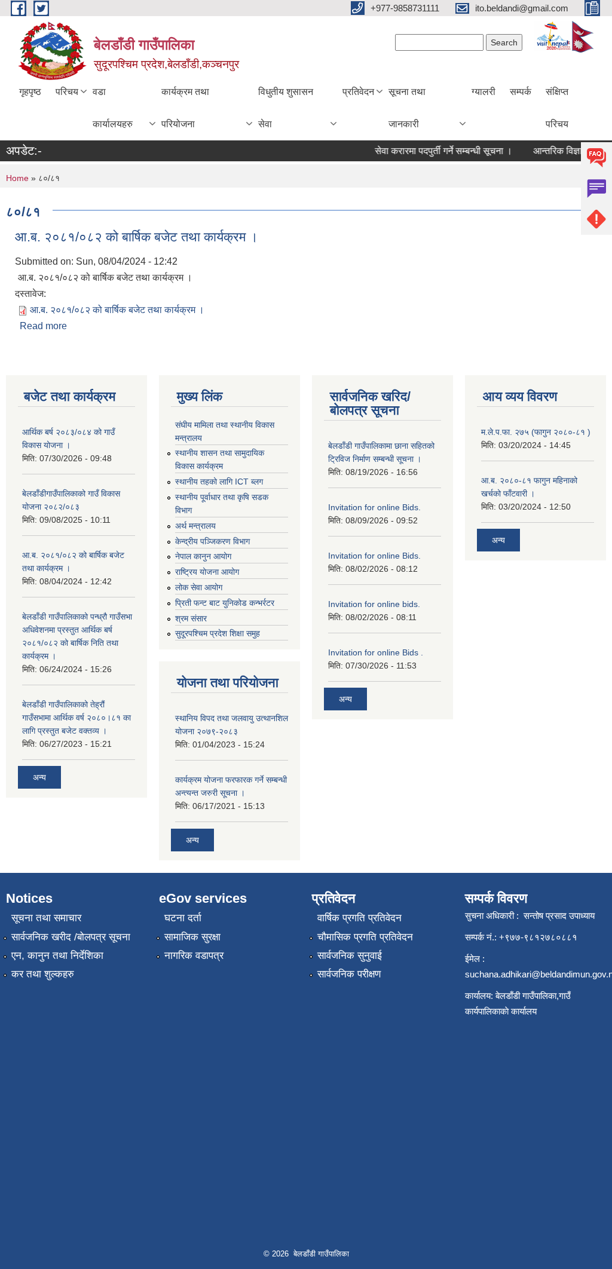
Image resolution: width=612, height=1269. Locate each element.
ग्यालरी (483, 92)
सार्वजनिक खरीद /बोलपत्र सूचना (70, 937)
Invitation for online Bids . (375, 652)
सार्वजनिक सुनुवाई (349, 955)
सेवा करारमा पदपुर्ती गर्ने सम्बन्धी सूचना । (435, 151)
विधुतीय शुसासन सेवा (285, 108)
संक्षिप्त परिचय (557, 108)
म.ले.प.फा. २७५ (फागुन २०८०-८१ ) (535, 432)
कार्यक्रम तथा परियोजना (185, 108)
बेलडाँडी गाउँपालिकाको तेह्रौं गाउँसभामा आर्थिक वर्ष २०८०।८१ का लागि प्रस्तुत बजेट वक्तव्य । (76, 717)
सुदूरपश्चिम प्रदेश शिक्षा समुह (217, 633)
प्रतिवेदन (358, 92)
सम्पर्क (520, 92)
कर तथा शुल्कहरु (42, 974)
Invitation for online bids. (374, 604)
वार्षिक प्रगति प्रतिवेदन (359, 918)
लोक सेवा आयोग (198, 587)
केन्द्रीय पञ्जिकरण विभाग (212, 541)
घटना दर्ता (182, 918)
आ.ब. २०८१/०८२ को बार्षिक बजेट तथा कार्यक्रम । (136, 236)
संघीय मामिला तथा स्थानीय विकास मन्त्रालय (224, 431)
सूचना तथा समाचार (46, 918)
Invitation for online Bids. (374, 507)
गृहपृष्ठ (30, 92)
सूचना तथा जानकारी (407, 108)
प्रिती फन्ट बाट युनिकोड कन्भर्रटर (224, 603)
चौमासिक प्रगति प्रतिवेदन (365, 937)
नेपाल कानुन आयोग (203, 556)
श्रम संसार (191, 618)
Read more (43, 326)
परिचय (67, 92)
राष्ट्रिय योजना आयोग (207, 572)
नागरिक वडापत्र (194, 955)
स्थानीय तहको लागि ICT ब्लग (219, 481)
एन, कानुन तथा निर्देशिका (57, 955)
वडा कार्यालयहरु (113, 108)
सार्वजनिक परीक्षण (349, 974)
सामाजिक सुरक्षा (192, 937)
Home (17, 178)
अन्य (39, 777)
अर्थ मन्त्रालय (195, 526)
